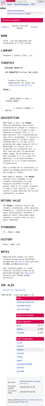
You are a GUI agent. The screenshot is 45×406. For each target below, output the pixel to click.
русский (20, 371)
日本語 (20, 357)
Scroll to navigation (11, 20)
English (20, 350)
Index (9, 4)
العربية (19, 342)
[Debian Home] (3, 5)
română (20, 367)
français (20, 353)
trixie (19, 325)
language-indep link (25, 302)
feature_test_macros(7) (19, 85)
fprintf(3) (19, 262)
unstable (20, 333)
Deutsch (20, 346)
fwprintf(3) (29, 273)
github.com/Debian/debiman (32, 400)
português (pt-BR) (24, 364)
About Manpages (21, 4)
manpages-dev (19, 13)
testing (10, 13)
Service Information (15, 10)
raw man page (23, 309)
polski (19, 360)
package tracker (24, 305)
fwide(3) (5, 27)
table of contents (25, 315)
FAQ (33, 4)
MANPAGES (11, 1)
